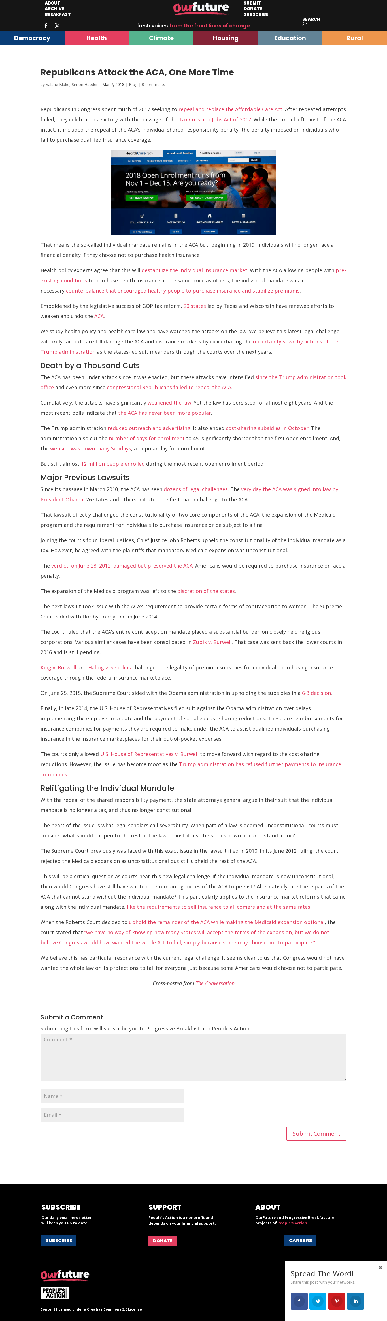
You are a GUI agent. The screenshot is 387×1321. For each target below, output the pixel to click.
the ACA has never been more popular (164, 412)
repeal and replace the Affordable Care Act (230, 109)
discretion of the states (206, 591)
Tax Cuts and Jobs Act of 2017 (215, 119)
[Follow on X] (57, 25)
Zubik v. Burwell (212, 642)
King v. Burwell (58, 667)
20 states (195, 305)
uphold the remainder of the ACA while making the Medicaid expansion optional (227, 922)
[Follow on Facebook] (45, 25)
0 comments (153, 84)
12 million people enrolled (113, 463)
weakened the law (169, 402)
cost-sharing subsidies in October (267, 428)
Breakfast (58, 14)
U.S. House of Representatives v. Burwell (149, 754)
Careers (300, 1240)
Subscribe (256, 14)
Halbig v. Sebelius (109, 667)
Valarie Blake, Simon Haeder (72, 84)
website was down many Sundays (90, 448)
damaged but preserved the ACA (153, 565)
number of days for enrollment (147, 438)
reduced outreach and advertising (149, 428)
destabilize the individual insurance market (194, 270)
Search (311, 19)
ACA (99, 316)
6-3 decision (316, 693)
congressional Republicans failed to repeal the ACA (169, 387)
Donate (163, 1241)
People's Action (292, 1222)
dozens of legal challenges (196, 489)
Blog (133, 84)
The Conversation (215, 983)
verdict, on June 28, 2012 (80, 565)
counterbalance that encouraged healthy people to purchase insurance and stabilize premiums (183, 290)
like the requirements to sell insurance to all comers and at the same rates (218, 906)
